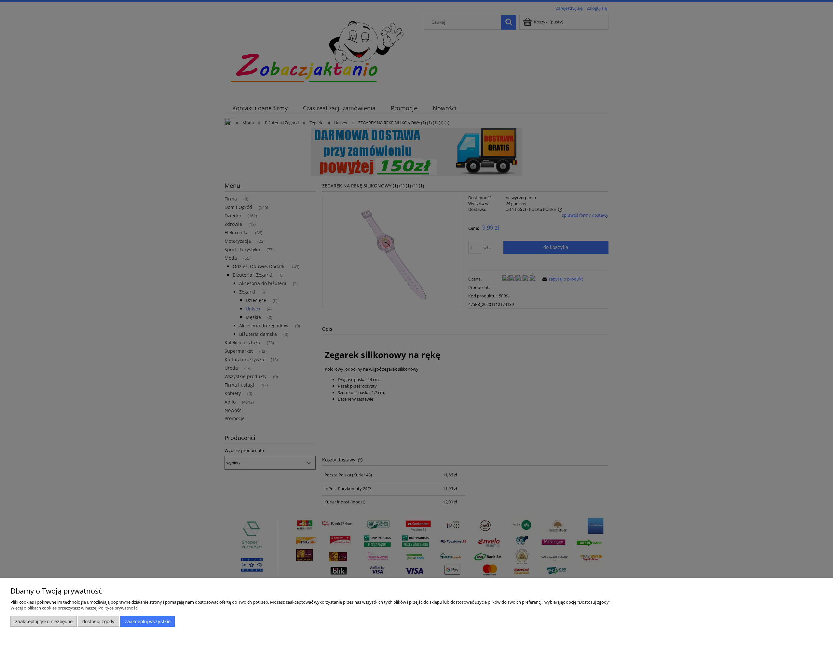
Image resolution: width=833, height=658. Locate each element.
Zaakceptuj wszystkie (148, 621)
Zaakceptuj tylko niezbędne (44, 621)
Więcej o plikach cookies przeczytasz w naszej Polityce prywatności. (74, 608)
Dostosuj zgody (98, 621)
